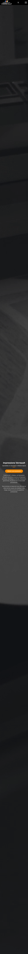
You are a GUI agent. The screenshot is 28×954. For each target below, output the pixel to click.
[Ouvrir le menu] (26, 2)
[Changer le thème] (18, 2)
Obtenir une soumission (14, 471)
